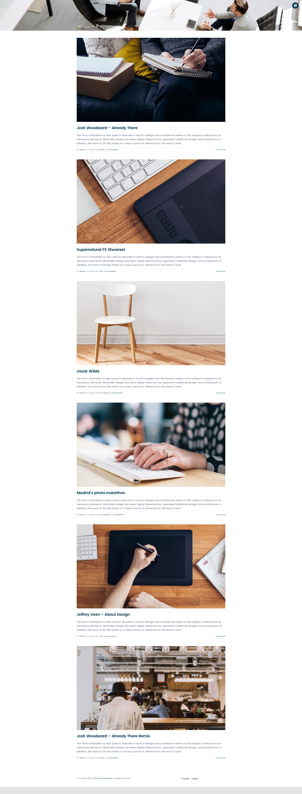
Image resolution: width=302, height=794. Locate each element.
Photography (105, 514)
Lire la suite (220, 150)
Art (101, 271)
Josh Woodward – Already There (107, 127)
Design (106, 393)
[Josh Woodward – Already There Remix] (151, 688)
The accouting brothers (103, 778)
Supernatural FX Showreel (101, 249)
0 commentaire (112, 150)
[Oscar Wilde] (151, 323)
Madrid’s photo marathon (101, 492)
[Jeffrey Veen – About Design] (151, 566)
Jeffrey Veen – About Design (103, 614)
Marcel (82, 150)
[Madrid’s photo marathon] (151, 445)
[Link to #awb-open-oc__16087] (295, 5)
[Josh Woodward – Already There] (151, 80)
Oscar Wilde (88, 371)
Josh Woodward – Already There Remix (113, 736)
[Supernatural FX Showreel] (151, 201)
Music (102, 150)
